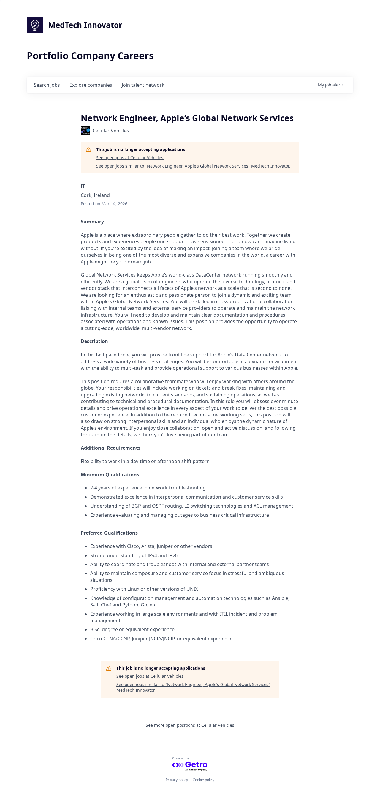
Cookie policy (203, 779)
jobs (47, 85)
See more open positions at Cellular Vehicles (190, 725)
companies (90, 85)
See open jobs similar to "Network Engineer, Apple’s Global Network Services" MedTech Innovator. (193, 166)
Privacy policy (177, 779)
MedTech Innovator (85, 25)
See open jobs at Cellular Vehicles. (130, 157)
